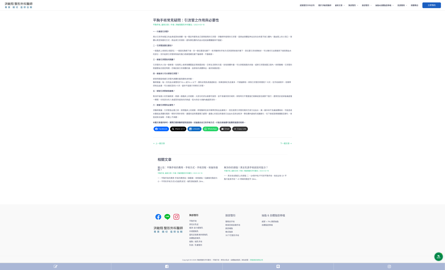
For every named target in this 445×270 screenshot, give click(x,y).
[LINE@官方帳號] (278, 266)
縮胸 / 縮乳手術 (195, 241)
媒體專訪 (414, 5)
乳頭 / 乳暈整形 (195, 245)
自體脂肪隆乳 (194, 238)
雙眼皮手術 (230, 221)
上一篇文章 (159, 143)
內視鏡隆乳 (194, 231)
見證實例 (401, 5)
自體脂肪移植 (267, 225)
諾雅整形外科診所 (307, 5)
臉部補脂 (229, 228)
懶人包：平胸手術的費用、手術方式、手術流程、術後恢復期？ (188, 168)
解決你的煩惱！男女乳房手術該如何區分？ (246, 167)
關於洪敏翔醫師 (324, 5)
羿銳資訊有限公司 (256, 260)
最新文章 (338, 5)
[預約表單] (55, 266)
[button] (431, 5)
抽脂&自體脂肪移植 (383, 5)
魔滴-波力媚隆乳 (196, 228)
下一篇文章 (286, 143)
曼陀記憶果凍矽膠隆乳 (198, 235)
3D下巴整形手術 (232, 235)
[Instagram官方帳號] (389, 266)
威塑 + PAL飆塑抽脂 (270, 221)
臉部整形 (365, 5)
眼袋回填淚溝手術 (232, 225)
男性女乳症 (194, 224)
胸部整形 (352, 5)
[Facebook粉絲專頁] (166, 266)
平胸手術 (156, 24)
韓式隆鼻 (229, 232)
